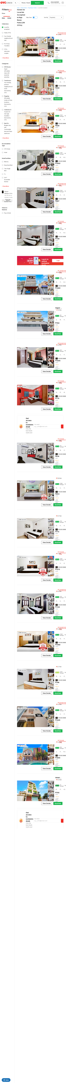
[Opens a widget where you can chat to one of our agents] (6, 1080)
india (18, 7)
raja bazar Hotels (32, 7)
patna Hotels (24, 7)
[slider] (2, 16)
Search (37, 3)
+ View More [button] (5, 58)
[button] (10, 10)
